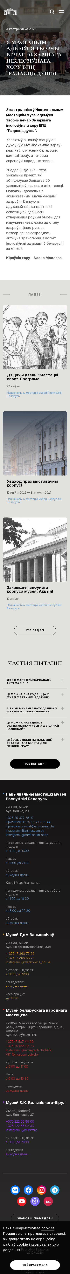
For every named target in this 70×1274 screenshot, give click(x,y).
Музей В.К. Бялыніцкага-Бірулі (36, 1102)
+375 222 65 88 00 (20, 1121)
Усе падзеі (35, 630)
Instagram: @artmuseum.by (25, 830)
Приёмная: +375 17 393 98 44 (28, 822)
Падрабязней (19, 395)
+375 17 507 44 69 (19, 1042)
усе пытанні (35, 763)
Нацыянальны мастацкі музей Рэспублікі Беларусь (36, 796)
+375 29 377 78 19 (19, 818)
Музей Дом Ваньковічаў (30, 934)
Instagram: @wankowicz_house (28, 962)
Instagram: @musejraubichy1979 (29, 1050)
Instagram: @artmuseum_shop (27, 835)
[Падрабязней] (35, 355)
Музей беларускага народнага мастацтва (36, 1012)
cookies (48, 1228)
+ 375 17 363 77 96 (20, 954)
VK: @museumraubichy (22, 1054)
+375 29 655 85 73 (20, 1046)
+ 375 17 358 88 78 (20, 958)
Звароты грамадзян (35, 1218)
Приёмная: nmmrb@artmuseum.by (30, 826)
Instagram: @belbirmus (22, 1130)
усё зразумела (35, 1264)
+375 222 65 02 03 (20, 1126)
